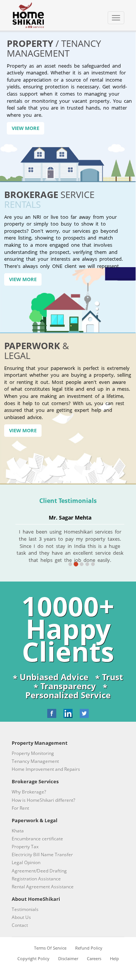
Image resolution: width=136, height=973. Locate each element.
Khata (18, 831)
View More (25, 128)
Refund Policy (88, 948)
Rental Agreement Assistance (43, 886)
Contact (20, 925)
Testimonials (25, 909)
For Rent (20, 808)
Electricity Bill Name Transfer (42, 854)
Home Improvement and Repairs (46, 769)
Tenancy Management (35, 761)
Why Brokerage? (29, 792)
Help (114, 958)
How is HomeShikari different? (43, 800)
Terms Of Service (50, 948)
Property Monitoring (33, 753)
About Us (21, 917)
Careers (94, 958)
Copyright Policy (33, 958)
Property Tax (25, 846)
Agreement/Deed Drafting (39, 871)
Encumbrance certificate (37, 838)
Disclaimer (68, 958)
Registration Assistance (36, 879)
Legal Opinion (26, 862)
